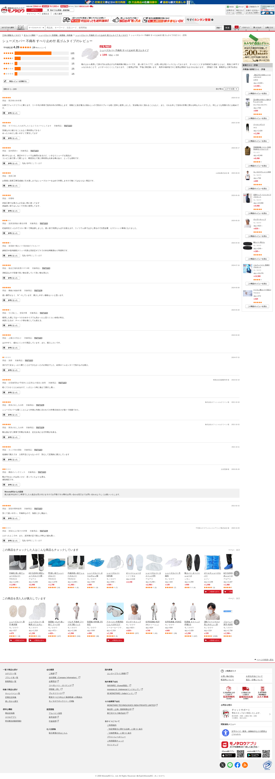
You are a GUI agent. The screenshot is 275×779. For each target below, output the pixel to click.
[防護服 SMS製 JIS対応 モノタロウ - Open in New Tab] (95, 611)
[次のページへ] (236, 573)
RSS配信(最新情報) (13, 721)
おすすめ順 (229, 89)
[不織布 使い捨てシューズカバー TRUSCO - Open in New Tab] (17, 563)
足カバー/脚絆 (30, 35)
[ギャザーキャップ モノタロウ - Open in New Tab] (134, 611)
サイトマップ (112, 745)
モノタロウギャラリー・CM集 (61, 701)
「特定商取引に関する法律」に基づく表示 (125, 729)
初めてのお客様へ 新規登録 (59, 10)
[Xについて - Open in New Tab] (222, 767)
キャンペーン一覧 (12, 693)
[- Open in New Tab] (229, 692)
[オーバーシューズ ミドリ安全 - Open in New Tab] (134, 563)
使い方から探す (11, 701)
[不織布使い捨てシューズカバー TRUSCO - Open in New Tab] (76, 563)
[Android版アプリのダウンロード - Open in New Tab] (259, 754)
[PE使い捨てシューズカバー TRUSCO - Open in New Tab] (56, 563)
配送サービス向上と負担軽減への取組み (65, 697)
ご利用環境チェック (115, 741)
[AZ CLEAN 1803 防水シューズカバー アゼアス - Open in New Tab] (232, 563)
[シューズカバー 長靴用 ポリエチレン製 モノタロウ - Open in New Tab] (37, 611)
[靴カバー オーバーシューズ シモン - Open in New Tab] (193, 563)
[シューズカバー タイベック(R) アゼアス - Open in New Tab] (154, 563)
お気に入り (269, 27)
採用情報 (50, 709)
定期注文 (45, 14)
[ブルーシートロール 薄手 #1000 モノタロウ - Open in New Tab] (232, 611)
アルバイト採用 (55, 713)
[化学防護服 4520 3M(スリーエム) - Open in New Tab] (154, 611)
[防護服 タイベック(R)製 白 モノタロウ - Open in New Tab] (193, 611)
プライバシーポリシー (116, 737)
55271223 (68, 126)
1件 (73, 63)
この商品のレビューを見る (257, 93)
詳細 (218, 28)
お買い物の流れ (227, 676)
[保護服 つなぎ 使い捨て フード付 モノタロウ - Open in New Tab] (56, 611)
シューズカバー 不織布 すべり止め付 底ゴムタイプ (124, 50)
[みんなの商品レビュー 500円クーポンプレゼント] (256, 61)
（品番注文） (20, 27)
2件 (73, 58)
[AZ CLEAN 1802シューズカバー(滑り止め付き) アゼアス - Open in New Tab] (37, 563)
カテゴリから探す (8, 27)
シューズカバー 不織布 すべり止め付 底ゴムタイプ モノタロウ (101, 35)
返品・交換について (254, 680)
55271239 (38, 290)
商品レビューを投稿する (18, 81)
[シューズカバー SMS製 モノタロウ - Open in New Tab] (115, 563)
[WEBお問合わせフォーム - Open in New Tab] (230, 10)
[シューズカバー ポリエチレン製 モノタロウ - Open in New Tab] (95, 563)
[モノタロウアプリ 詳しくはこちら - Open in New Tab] (246, 744)
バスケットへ (214, 592)
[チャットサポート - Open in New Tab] (240, 10)
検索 (227, 28)
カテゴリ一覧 (10, 673)
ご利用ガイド (230, 671)
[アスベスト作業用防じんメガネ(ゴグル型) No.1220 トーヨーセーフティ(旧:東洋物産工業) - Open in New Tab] (115, 611)
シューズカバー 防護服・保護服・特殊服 (55, 35)
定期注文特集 (10, 697)
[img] (13, 10)
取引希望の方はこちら (58, 733)
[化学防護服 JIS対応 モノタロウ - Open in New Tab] (173, 611)
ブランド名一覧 (11, 677)
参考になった (13, 113)
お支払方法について (254, 676)
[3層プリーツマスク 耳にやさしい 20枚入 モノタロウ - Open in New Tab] (212, 611)
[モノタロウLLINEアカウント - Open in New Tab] (230, 767)
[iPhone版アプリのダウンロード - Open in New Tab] (233, 754)
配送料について (227, 680)
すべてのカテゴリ (35, 27)
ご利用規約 (111, 725)
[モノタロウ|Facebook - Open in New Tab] (237, 767)
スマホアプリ (10, 717)
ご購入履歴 (57, 14)
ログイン (34, 10)
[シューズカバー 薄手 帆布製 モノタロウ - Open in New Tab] (17, 611)
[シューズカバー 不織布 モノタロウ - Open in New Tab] (173, 563)
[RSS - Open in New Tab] (245, 767)
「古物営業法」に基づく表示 (119, 733)
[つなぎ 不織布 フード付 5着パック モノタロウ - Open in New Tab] (76, 611)
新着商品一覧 (10, 681)
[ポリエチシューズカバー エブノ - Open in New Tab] (212, 563)
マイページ (31, 14)
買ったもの (257, 27)
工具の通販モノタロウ (11, 35)
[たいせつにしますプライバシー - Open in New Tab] (267, 765)
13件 (72, 53)
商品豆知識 (9, 713)
